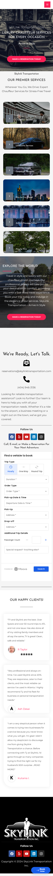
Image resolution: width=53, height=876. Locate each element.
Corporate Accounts (25, 171)
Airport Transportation (26, 223)
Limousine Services (24, 146)
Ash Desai (24, 708)
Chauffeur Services (24, 120)
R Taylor (22, 649)
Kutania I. (23, 778)
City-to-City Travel (24, 197)
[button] (26, 811)
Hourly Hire (21, 249)
